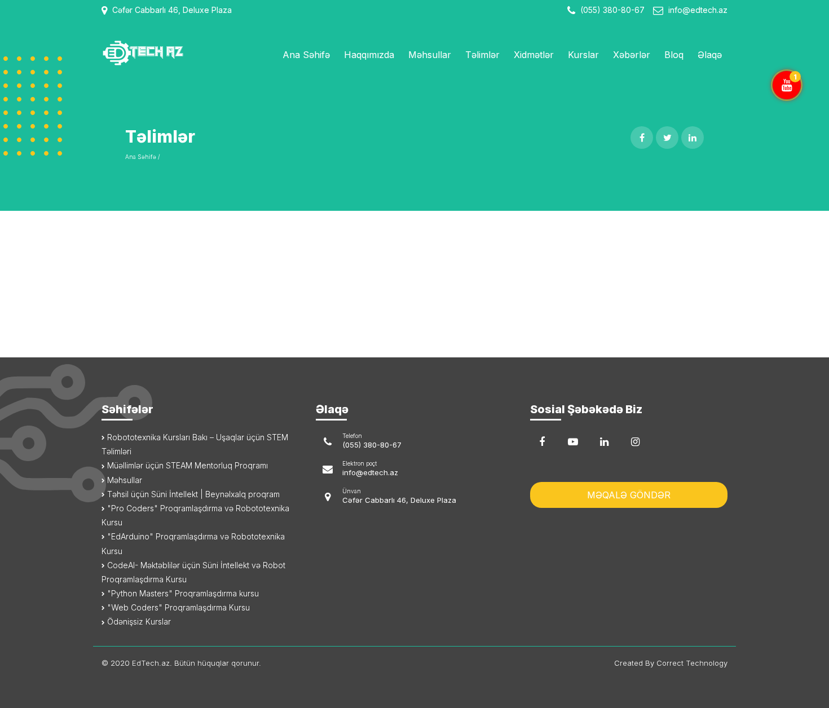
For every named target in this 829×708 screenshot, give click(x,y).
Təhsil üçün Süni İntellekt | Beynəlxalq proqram (192, 494)
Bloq (674, 54)
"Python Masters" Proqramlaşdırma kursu (182, 593)
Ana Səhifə (306, 54)
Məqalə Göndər (629, 495)
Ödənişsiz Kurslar (138, 621)
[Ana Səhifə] (173, 53)
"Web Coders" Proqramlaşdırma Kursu (177, 607)
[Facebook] (542, 442)
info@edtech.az (697, 10)
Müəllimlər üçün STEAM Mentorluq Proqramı (186, 465)
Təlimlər (482, 54)
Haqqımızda (369, 54)
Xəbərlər (631, 54)
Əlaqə (710, 54)
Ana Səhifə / (142, 156)
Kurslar (583, 54)
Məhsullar (429, 54)
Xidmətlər (534, 54)
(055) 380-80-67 (611, 10)
